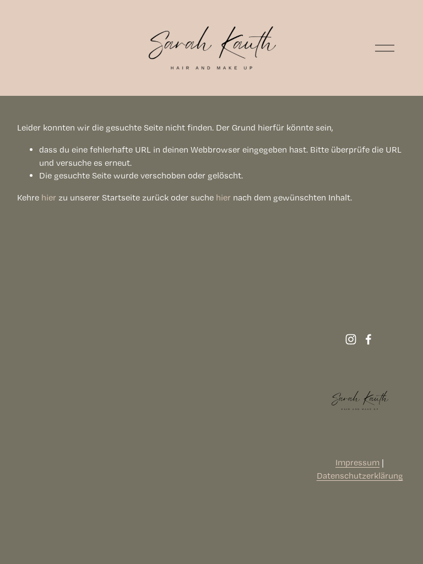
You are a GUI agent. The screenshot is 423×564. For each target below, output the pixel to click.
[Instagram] (350, 339)
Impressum (357, 462)
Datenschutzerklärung (360, 475)
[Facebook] (368, 339)
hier (48, 197)
